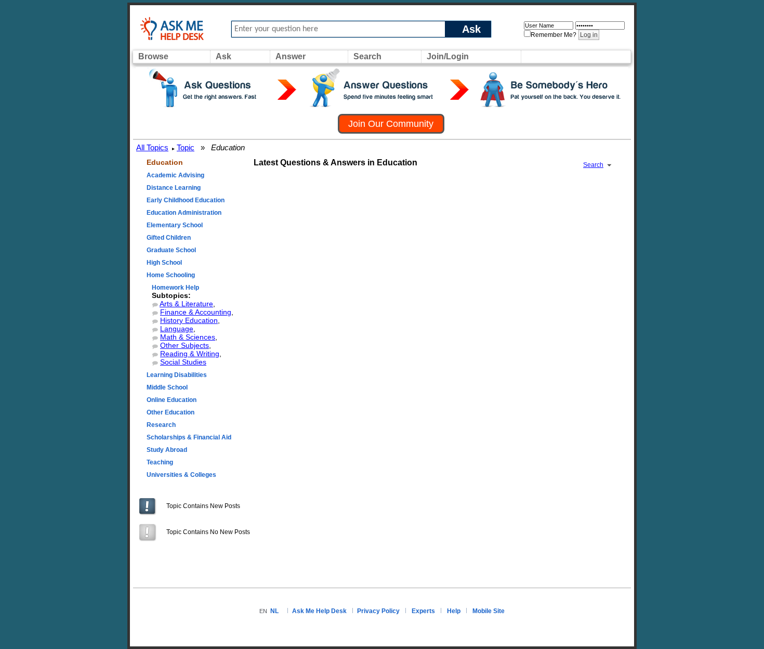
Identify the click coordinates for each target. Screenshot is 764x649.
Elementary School (175, 225)
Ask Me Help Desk (319, 611)
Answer (290, 56)
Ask (471, 28)
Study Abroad (167, 449)
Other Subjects (184, 345)
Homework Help (175, 287)
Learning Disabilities (177, 375)
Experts (423, 611)
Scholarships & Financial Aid (189, 437)
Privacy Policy (378, 611)
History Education (189, 320)
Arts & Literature (186, 304)
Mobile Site (488, 611)
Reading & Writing (189, 353)
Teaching (160, 462)
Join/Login (448, 56)
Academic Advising (175, 175)
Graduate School (171, 250)
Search (367, 56)
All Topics (152, 147)
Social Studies (183, 362)
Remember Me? (553, 34)
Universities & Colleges (181, 474)
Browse (153, 56)
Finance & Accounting (195, 312)
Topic (185, 147)
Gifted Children (169, 237)
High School (164, 262)
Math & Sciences (187, 337)
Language (176, 328)
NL (274, 611)
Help (453, 611)
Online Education (171, 400)
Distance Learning (174, 187)
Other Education (170, 412)
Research (161, 425)
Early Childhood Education (186, 200)
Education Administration (184, 212)
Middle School (167, 387)
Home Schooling (171, 275)
